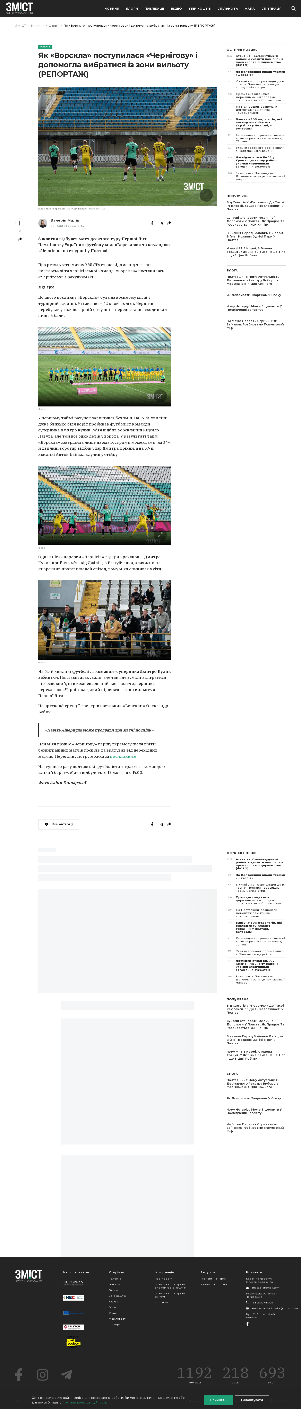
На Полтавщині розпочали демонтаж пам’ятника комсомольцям (252, 109)
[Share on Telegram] (162, 223)
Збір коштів (117, 1295)
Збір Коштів (200, 8)
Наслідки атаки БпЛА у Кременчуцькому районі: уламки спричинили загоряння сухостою (252, 162)
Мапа (250, 8)
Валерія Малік (65, 220)
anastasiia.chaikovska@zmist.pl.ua (275, 1308)
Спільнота (227, 8)
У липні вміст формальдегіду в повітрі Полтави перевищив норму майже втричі (255, 84)
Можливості (117, 1318)
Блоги (132, 8)
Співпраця (271, 8)
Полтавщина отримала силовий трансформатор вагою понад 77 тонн (256, 138)
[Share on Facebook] (152, 223)
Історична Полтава (213, 1284)
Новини (111, 8)
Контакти (161, 1302)
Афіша (113, 1301)
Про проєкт (163, 1278)
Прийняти (218, 1400)
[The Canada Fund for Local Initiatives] (73, 1327)
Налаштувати (252, 1400)
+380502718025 (262, 1302)
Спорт (54, 26)
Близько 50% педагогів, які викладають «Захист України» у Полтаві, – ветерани (254, 124)
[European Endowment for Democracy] (73, 1283)
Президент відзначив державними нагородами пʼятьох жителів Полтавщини (254, 97)
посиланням (123, 756)
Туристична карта (213, 1278)
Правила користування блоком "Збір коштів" (172, 1286)
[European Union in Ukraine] (73, 1313)
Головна (115, 1278)
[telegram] (66, 1374)
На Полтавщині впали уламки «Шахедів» (256, 73)
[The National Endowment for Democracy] (73, 1298)
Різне (113, 1312)
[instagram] (42, 1374)
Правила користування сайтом (172, 1295)
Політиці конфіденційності (84, 1402)
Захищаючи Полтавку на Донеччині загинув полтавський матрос (256, 176)
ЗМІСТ (20, 26)
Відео (176, 8)
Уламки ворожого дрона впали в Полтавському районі (255, 149)
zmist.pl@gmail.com (265, 1287)
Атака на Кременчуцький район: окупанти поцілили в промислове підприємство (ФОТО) (255, 60)
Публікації (154, 8)
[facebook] (18, 1374)
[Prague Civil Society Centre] (73, 1342)
